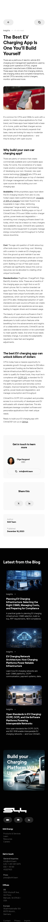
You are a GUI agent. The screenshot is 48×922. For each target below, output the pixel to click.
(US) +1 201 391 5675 (12, 864)
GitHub (25, 422)
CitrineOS (24, 174)
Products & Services (11, 833)
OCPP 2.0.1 (22, 377)
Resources (7, 839)
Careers (6, 842)
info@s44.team (10, 861)
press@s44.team (10, 877)
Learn (5, 836)
